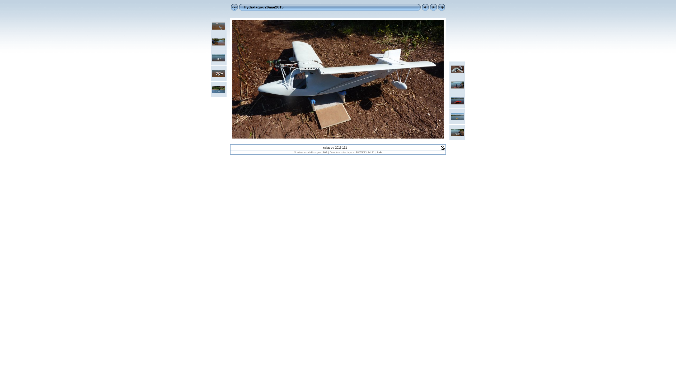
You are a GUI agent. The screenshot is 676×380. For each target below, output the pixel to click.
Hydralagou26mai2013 (264, 7)
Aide (379, 152)
